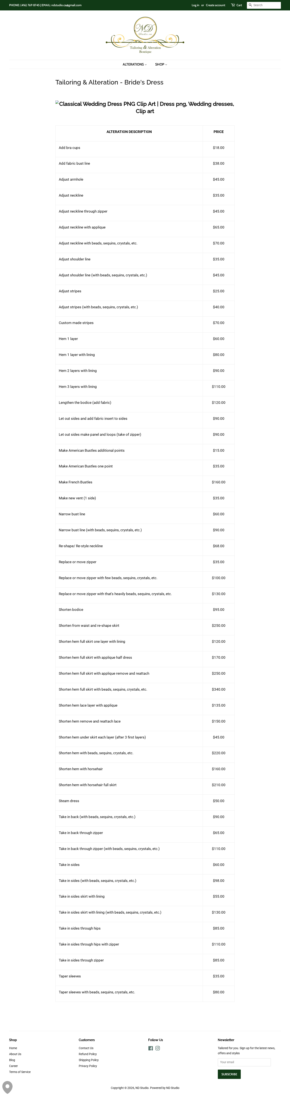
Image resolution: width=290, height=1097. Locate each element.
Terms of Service (20, 1072)
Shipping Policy (89, 1060)
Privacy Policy (88, 1066)
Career (13, 1066)
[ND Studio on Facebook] (150, 1049)
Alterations (134, 64)
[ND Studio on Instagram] (157, 1049)
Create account (215, 5)
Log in (195, 5)
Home (13, 1048)
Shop (160, 64)
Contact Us (86, 1048)
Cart (239, 5)
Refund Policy (88, 1054)
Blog (12, 1060)
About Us (15, 1054)
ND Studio (142, 1088)
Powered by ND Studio (164, 1088)
